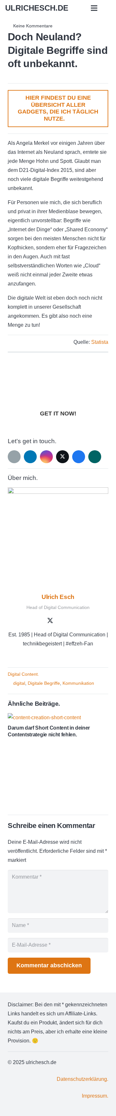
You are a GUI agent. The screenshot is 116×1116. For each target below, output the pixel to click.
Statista (99, 342)
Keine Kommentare (33, 25)
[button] (94, 8)
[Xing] (94, 456)
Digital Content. (23, 674)
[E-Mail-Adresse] (14, 456)
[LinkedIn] (30, 456)
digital (19, 683)
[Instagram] (46, 456)
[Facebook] (78, 456)
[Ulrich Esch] (58, 537)
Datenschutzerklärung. (82, 1079)
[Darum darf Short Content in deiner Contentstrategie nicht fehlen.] (44, 717)
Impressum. (95, 1096)
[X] (62, 456)
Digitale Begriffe (44, 683)
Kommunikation (78, 683)
